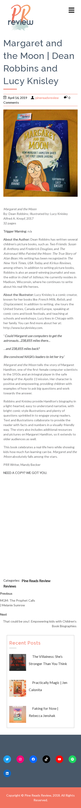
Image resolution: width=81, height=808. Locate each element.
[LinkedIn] (7, 773)
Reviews (9, 586)
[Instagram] (20, 759)
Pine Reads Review (36, 580)
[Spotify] (72, 759)
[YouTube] (59, 759)
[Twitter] (7, 759)
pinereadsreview (47, 98)
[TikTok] (46, 759)
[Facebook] (33, 759)
